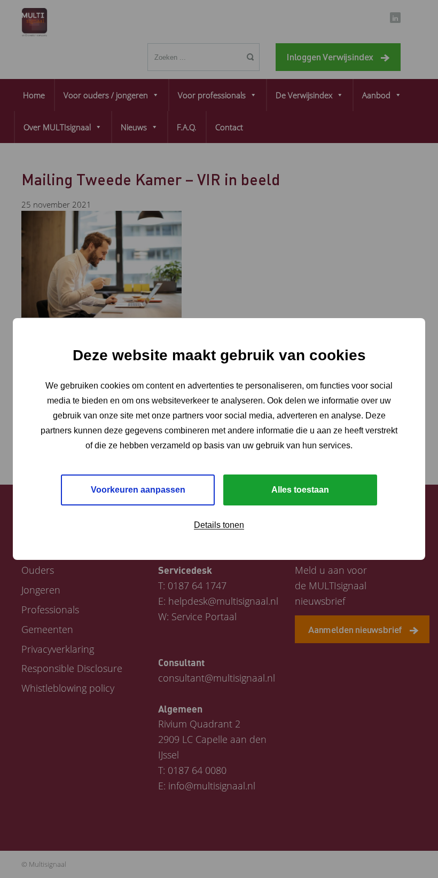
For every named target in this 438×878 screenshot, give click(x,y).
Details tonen (219, 524)
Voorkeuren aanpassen (138, 489)
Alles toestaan (300, 489)
